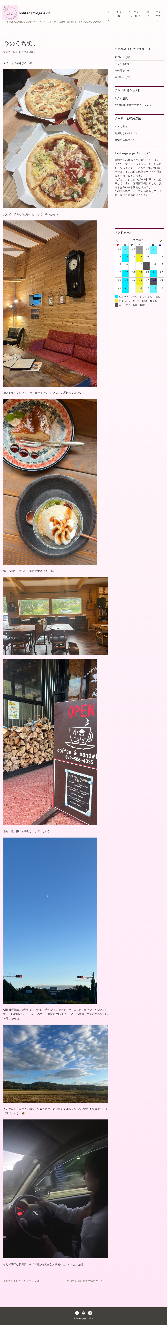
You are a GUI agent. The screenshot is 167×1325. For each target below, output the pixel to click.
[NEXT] (161, 240)
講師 (148, 14)
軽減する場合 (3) (124, 140)
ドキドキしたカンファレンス (22, 1281)
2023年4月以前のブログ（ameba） (134, 105)
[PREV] (118, 240)
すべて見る (121, 126)
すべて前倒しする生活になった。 (86, 1281)
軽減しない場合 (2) (126, 133)
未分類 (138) (122, 70)
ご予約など (158, 16)
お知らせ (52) (122, 57)
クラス (118, 14)
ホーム (108, 16)
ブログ (6, 52)
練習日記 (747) (123, 77)
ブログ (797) (122, 63)
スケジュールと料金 (134, 14)
